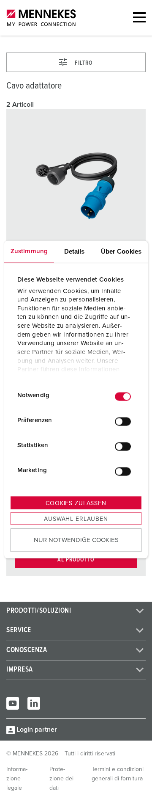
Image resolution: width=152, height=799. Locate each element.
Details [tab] (74, 251)
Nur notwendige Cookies (76, 539)
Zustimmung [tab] (29, 251)
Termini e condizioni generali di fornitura (118, 774)
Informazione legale (16, 778)
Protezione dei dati (61, 778)
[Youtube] (12, 703)
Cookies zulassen (76, 503)
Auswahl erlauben (76, 519)
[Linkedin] (33, 703)
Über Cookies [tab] (121, 251)
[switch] (123, 421)
